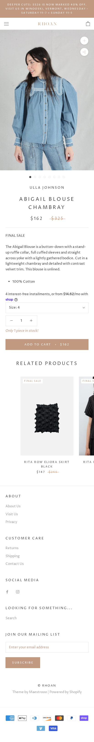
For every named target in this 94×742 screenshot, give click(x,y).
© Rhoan (47, 686)
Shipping (12, 556)
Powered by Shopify (66, 692)
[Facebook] (7, 592)
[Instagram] (17, 592)
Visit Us (11, 514)
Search (11, 618)
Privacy (11, 522)
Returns (11, 548)
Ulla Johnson (47, 187)
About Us (13, 506)
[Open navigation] (6, 23)
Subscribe (23, 663)
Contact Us (14, 563)
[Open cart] (88, 24)
